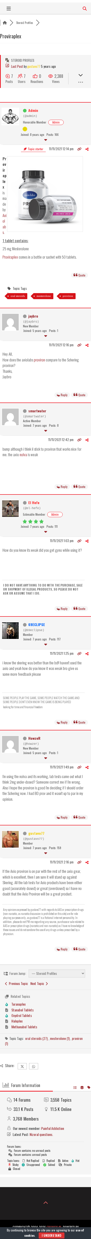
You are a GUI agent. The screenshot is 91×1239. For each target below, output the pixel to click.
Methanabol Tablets (24, 1026)
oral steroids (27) (37, 1038)
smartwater (37, 410)
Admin (33, 110)
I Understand (51, 1235)
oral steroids (18, 295)
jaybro (33, 316)
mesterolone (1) (60, 1038)
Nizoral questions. (41, 1134)
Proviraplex (10, 257)
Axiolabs (5, 223)
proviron (68, 295)
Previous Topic (17, 983)
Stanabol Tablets (22, 1009)
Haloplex (16, 1021)
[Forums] (5, 23)
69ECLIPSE (36, 624)
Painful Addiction (52, 1128)
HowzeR (34, 738)
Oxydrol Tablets (21, 1015)
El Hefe (33, 502)
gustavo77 (33, 66)
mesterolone (44, 295)
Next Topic (38, 983)
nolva (23, 454)
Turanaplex (18, 1004)
